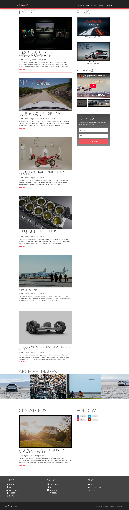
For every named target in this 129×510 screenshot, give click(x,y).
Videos (88, 5)
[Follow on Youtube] (89, 419)
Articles (81, 5)
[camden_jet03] (48, 399)
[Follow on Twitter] (89, 416)
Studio (101, 5)
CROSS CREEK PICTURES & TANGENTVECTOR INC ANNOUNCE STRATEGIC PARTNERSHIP (40, 54)
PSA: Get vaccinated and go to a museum (41, 173)
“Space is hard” (29, 290)
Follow (83, 416)
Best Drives (47, 119)
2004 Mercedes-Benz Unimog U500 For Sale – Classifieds (42, 451)
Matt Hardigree (25, 60)
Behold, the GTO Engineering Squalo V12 (39, 232)
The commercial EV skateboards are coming (44, 348)
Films (95, 5)
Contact (109, 5)
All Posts (41, 60)
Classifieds (42, 456)
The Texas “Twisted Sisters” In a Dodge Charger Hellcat (41, 114)
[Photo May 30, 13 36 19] (83, 399)
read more (22, 69)
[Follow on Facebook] (78, 416)
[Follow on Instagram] (78, 419)
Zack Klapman (25, 456)
